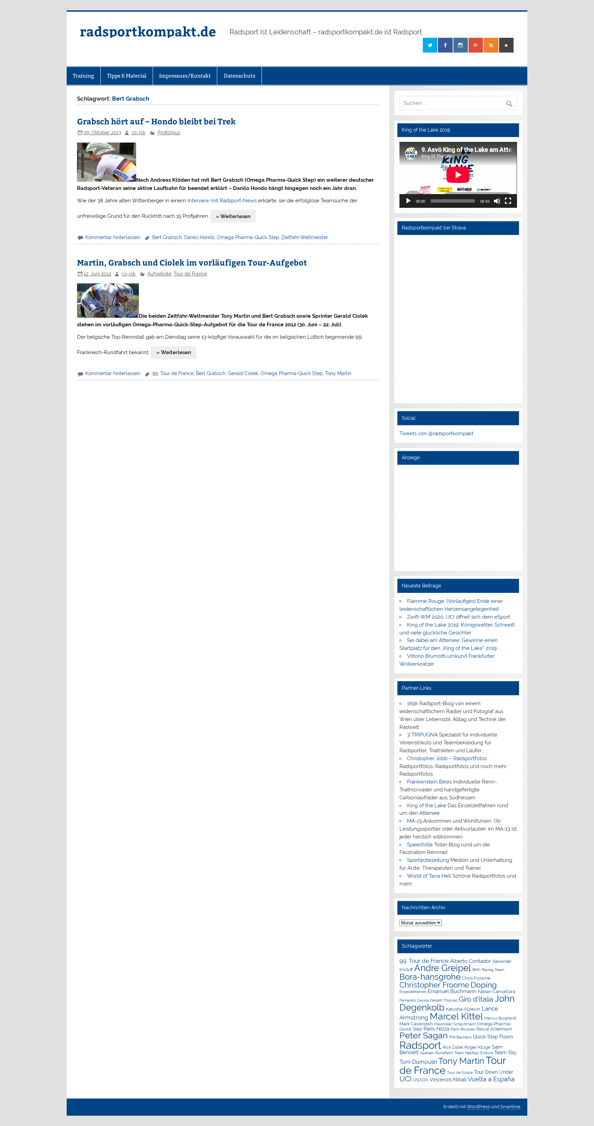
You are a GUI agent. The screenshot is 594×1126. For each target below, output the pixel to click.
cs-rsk (138, 132)
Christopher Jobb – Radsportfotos (447, 758)
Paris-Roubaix (463, 1029)
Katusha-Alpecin (463, 1009)
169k (412, 703)
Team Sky (505, 1052)
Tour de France (190, 274)
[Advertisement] (458, 518)
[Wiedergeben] (408, 201)
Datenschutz (239, 75)
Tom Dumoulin (418, 1062)
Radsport (420, 1045)
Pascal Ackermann (494, 1029)
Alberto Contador (470, 961)
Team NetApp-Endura (473, 1053)
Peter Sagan (423, 1035)
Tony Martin (338, 373)
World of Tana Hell (429, 876)
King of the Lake (426, 805)
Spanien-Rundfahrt (436, 1053)
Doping (484, 984)
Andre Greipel (442, 968)
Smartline (510, 1106)
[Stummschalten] (497, 201)
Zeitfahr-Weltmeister (305, 237)
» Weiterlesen (233, 216)
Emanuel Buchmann (452, 991)
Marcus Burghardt (500, 1018)
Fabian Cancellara (496, 991)
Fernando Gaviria (414, 1000)
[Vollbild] (508, 201)
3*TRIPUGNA (422, 735)
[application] (458, 175)
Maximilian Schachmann (455, 1024)
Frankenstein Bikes (429, 782)
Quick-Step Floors (493, 1036)
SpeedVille (420, 845)
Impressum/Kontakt (185, 75)
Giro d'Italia (476, 999)
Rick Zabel (453, 1047)
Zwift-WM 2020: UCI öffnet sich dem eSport (458, 617)
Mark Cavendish (416, 1023)
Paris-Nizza (436, 1029)
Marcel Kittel (456, 1016)
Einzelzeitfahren (412, 992)
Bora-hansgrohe (430, 977)
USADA (420, 1079)
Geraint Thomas (444, 1000)
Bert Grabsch (167, 237)
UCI (405, 1079)
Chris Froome (476, 978)
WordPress (478, 1106)
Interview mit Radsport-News (222, 201)
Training (83, 75)
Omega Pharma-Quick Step (248, 237)
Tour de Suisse (460, 1072)
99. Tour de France (173, 373)
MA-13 (414, 821)
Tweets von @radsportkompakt (436, 433)
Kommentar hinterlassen (112, 237)
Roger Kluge (477, 1047)
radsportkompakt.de (148, 31)
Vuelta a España (491, 1079)
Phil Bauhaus (460, 1037)
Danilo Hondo (199, 237)
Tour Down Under (493, 1072)
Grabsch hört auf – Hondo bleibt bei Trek (156, 121)
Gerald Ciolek (243, 373)
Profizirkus (168, 132)
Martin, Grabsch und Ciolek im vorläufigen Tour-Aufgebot (192, 262)
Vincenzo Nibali (448, 1080)
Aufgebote (159, 274)
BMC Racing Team (488, 970)
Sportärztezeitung (428, 860)
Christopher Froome (434, 985)
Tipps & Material (126, 75)
